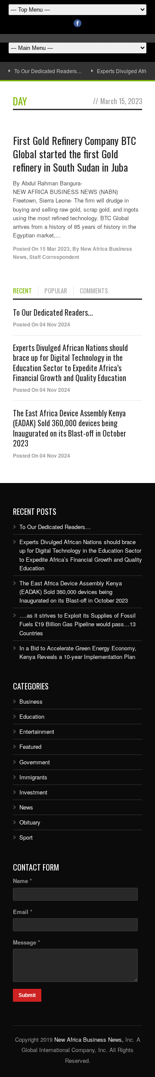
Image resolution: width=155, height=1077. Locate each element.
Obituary (29, 822)
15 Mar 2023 (55, 248)
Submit (27, 995)
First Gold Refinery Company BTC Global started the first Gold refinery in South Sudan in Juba (74, 153)
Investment (33, 792)
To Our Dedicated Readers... (53, 312)
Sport (26, 837)
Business (31, 701)
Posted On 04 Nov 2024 (41, 324)
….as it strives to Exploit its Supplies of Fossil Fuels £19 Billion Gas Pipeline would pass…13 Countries (77, 624)
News (26, 807)
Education (31, 716)
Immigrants (33, 777)
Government (34, 762)
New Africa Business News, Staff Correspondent (72, 253)
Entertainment (36, 731)
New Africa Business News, (89, 1039)
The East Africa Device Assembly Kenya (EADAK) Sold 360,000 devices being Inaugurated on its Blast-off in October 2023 (69, 428)
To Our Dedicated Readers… (48, 70)
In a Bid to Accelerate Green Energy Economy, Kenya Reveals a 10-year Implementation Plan (77, 652)
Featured (30, 746)
